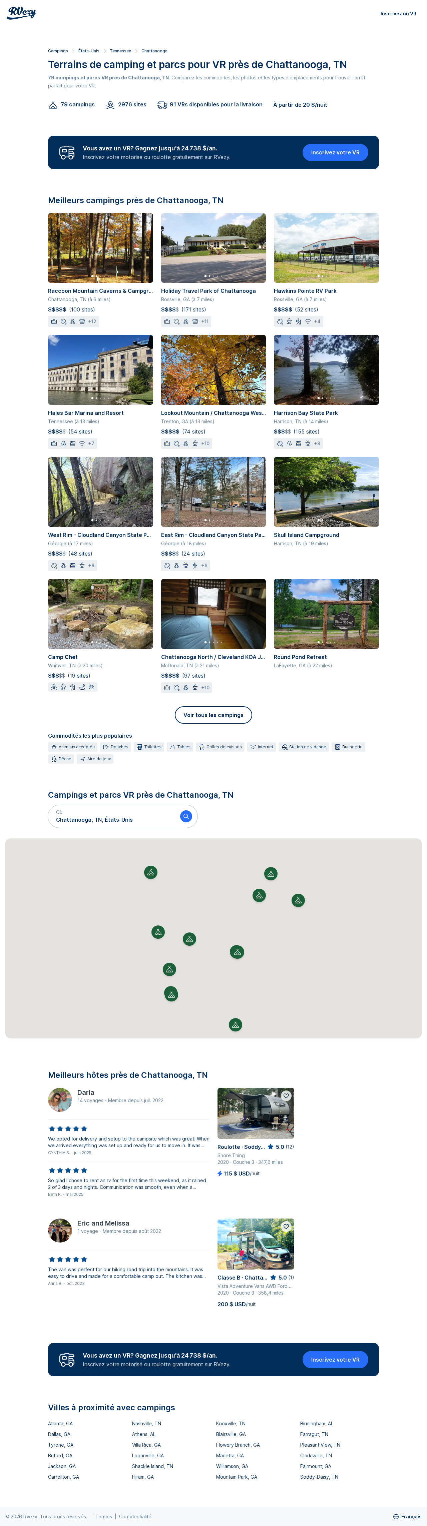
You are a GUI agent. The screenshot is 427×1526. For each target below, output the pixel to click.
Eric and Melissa (103, 1223)
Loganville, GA (148, 1455)
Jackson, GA (62, 1466)
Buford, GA (60, 1455)
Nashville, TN (146, 1423)
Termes (103, 1516)
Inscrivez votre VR (335, 152)
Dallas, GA (59, 1434)
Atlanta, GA (60, 1423)
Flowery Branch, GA (238, 1445)
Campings (58, 50)
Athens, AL (143, 1434)
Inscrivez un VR (398, 13)
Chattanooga (154, 50)
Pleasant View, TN (320, 1445)
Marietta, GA (230, 1455)
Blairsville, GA (231, 1434)
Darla (85, 1092)
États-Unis (88, 50)
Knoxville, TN (231, 1423)
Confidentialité (135, 1516)
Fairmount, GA (315, 1466)
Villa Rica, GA (146, 1445)
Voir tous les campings (213, 715)
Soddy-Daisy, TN (319, 1477)
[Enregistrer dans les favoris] (286, 1095)
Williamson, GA (232, 1466)
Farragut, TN (314, 1434)
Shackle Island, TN (152, 1466)
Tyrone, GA (60, 1445)
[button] (111, 816)
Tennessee (120, 50)
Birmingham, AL (316, 1423)
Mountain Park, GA (236, 1477)
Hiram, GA (143, 1477)
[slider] (68, 1129)
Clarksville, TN (316, 1455)
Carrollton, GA (63, 1477)
